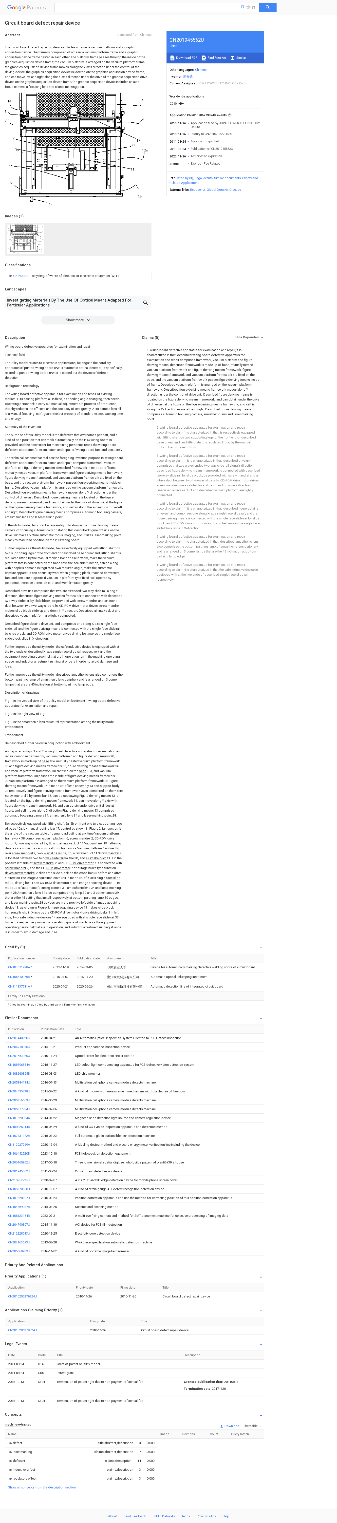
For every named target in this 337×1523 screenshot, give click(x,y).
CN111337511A (19, 986)
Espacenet (197, 189)
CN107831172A (19, 1136)
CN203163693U (19, 1242)
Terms (186, 1516)
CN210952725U (19, 1180)
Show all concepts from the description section (42, 1487)
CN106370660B (19, 1189)
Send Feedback (135, 1516)
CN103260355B (19, 1073)
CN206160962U (19, 1162)
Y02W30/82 (21, 276)
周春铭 (188, 76)
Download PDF (186, 57)
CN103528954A (19, 1118)
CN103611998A (19, 967)
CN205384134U (19, 1082)
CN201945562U (19, 1171)
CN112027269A (19, 1144)
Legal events (204, 178)
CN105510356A (19, 977)
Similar (241, 57)
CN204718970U (19, 1047)
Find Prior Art (216, 57)
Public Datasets (164, 1516)
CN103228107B (19, 1198)
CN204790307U (19, 1224)
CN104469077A (19, 1207)
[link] (64, 275)
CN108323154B (19, 1216)
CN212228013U (19, 1233)
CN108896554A (19, 1064)
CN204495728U (19, 1091)
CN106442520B (19, 1153)
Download (231, 1426)
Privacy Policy (206, 1516)
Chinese (200, 70)
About (112, 1516)
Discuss (235, 189)
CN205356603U (19, 1100)
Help (226, 1516)
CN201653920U (19, 1056)
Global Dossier (217, 189)
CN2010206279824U (22, 1296)
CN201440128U (19, 1038)
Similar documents (227, 178)
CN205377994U (19, 1109)
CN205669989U (19, 1251)
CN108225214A (19, 1127)
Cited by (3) (185, 178)
